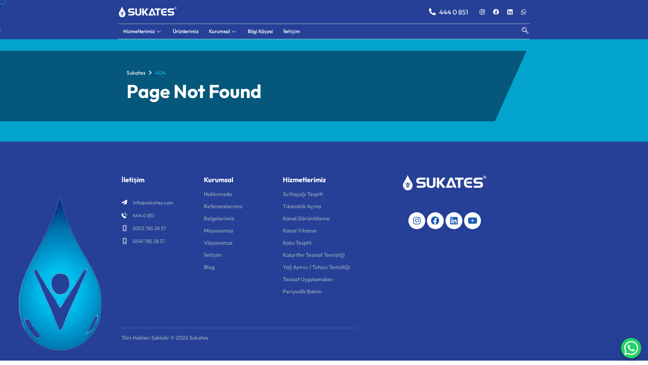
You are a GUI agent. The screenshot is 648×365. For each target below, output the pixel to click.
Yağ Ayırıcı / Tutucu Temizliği (316, 267)
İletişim (291, 31)
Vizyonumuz (218, 242)
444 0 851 (143, 215)
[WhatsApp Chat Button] (631, 348)
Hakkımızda (218, 194)
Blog (209, 267)
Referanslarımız (223, 206)
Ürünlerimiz (186, 31)
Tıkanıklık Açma (302, 206)
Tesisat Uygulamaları (308, 279)
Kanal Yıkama (299, 230)
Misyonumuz (218, 230)
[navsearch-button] (522, 31)
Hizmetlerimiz (139, 31)
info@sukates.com (153, 202)
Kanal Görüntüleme (306, 218)
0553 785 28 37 (149, 228)
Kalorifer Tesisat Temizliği (314, 254)
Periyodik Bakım (302, 291)
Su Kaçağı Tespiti (303, 194)
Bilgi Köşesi (260, 31)
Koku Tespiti (297, 242)
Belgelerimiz (219, 218)
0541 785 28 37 (149, 241)
